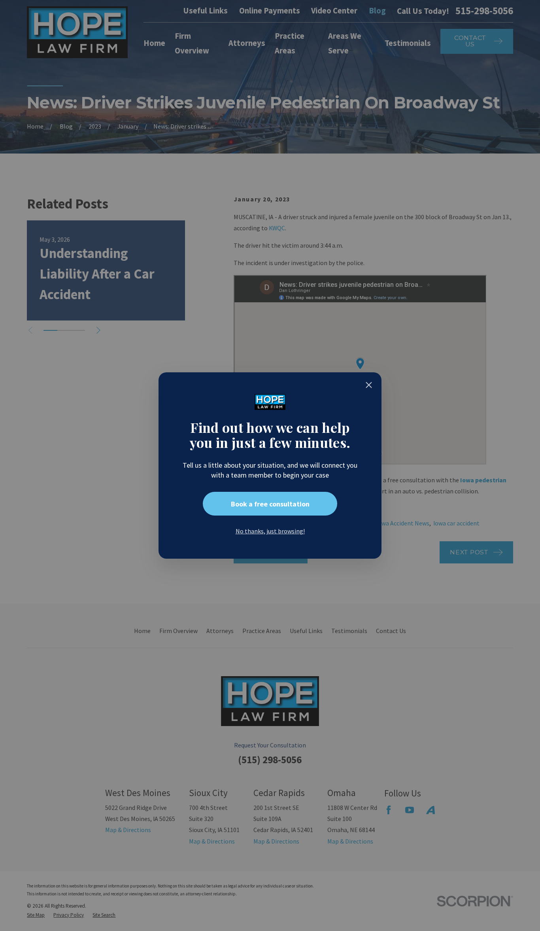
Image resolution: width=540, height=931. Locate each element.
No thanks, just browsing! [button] (270, 531)
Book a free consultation (270, 503)
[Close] (369, 385)
